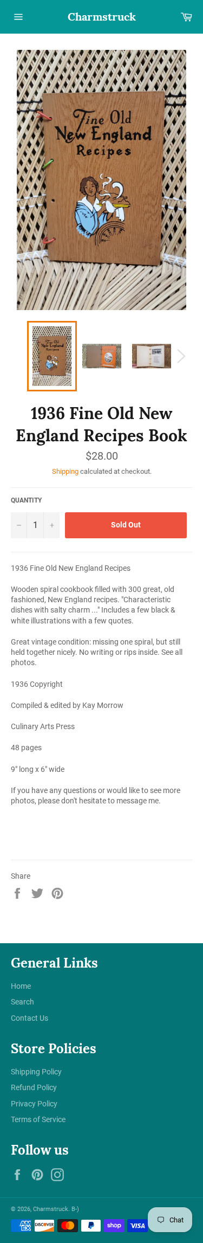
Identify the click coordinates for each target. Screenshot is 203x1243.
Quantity (26, 500)
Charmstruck (102, 16)
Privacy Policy (34, 1103)
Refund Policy (34, 1087)
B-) (75, 1209)
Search (22, 1001)
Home (21, 986)
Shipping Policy (36, 1071)
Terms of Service (38, 1119)
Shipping (65, 471)
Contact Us (29, 1018)
